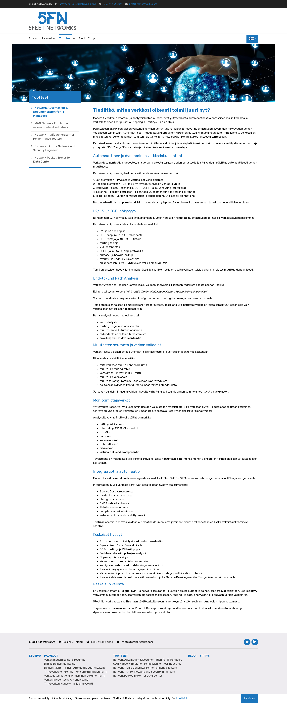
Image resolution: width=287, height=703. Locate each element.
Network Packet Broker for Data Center (52, 159)
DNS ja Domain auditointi (60, 663)
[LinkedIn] (254, 642)
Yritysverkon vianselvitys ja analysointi (68, 683)
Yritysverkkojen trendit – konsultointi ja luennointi (75, 671)
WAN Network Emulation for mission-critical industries (52, 125)
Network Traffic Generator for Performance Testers (53, 136)
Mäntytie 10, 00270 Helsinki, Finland (77, 4)
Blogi (82, 38)
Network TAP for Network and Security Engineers (54, 148)
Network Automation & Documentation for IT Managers (50, 111)
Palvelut (47, 38)
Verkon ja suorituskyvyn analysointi (66, 679)
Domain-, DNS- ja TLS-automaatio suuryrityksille (74, 667)
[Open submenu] (54, 39)
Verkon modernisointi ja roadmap (64, 659)
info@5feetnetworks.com (143, 4)
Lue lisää (181, 698)
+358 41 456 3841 (112, 4)
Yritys (92, 38)
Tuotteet (65, 38)
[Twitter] (247, 642)
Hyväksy (249, 698)
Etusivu (33, 38)
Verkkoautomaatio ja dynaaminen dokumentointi (74, 675)
